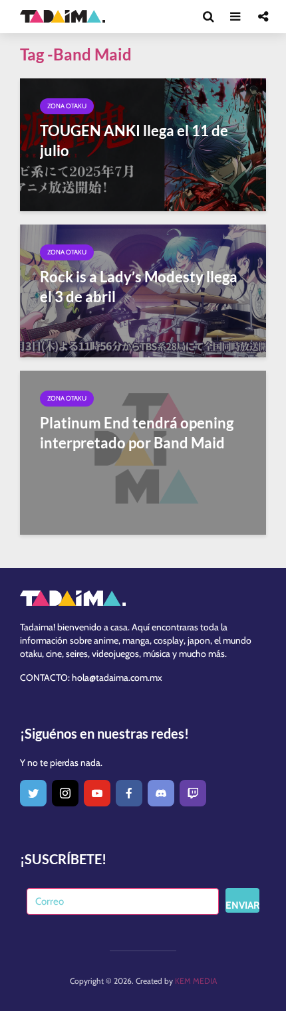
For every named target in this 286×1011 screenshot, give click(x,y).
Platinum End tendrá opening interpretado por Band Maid (136, 433)
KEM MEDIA (196, 981)
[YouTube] (97, 793)
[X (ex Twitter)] (33, 793)
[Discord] (161, 793)
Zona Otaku (66, 106)
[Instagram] (65, 793)
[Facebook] (129, 793)
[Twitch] (193, 793)
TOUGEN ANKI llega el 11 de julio (134, 140)
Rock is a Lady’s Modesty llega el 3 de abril (138, 287)
